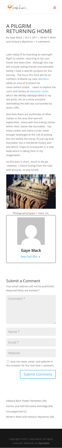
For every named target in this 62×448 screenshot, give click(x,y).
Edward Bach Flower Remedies (24, 400)
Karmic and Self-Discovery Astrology (27, 406)
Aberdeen (43, 79)
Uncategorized (14, 411)
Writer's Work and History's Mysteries (27, 416)
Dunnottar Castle (39, 91)
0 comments (43, 41)
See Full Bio (28, 257)
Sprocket (44, 443)
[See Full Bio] (39, 257)
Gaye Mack (16, 37)
